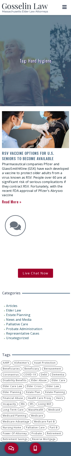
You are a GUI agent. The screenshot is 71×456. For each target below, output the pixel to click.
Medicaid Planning (14, 415)
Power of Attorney (15, 433)
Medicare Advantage (16, 421)
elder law (53, 386)
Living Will (44, 404)
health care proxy (39, 398)
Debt (44, 374)
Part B (54, 427)
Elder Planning (12, 392)
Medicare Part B (44, 421)
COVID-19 (29, 374)
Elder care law (12, 386)
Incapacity (9, 404)
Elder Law (13, 310)
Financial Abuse (13, 398)
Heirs (59, 398)
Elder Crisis (34, 386)
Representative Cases (22, 333)
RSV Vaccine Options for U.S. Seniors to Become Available (28, 155)
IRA (23, 404)
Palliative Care (17, 324)
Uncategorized (17, 338)
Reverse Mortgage (44, 439)
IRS (32, 404)
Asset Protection (45, 362)
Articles (11, 306)
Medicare (37, 415)
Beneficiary (31, 368)
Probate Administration (24, 329)
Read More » (11, 201)
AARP (6, 362)
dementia (58, 374)
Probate (37, 433)
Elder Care (58, 380)
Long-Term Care (13, 409)
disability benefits (14, 380)
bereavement (52, 368)
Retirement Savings (15, 439)
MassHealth (35, 409)
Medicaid (54, 409)
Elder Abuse (39, 380)
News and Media (18, 319)
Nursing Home (12, 427)
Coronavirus (11, 374)
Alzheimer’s (21, 362)
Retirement (54, 433)
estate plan (33, 392)
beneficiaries (11, 368)
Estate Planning (18, 315)
